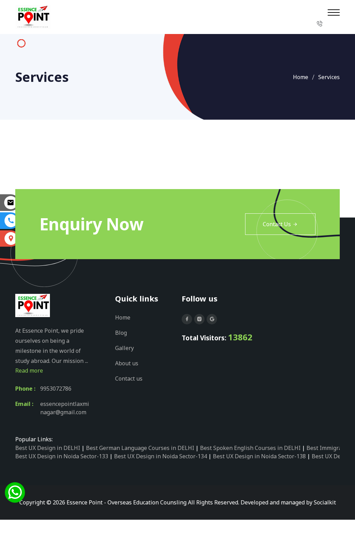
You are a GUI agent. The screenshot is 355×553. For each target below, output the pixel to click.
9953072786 (55, 388)
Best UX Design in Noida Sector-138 (259, 456)
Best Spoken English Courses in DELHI (250, 448)
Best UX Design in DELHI (47, 448)
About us (126, 363)
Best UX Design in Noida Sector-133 (61, 456)
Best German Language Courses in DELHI (140, 448)
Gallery (124, 348)
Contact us (128, 378)
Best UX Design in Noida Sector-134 (160, 456)
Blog (121, 333)
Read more (29, 370)
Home (300, 77)
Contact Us (277, 224)
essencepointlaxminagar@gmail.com (64, 408)
